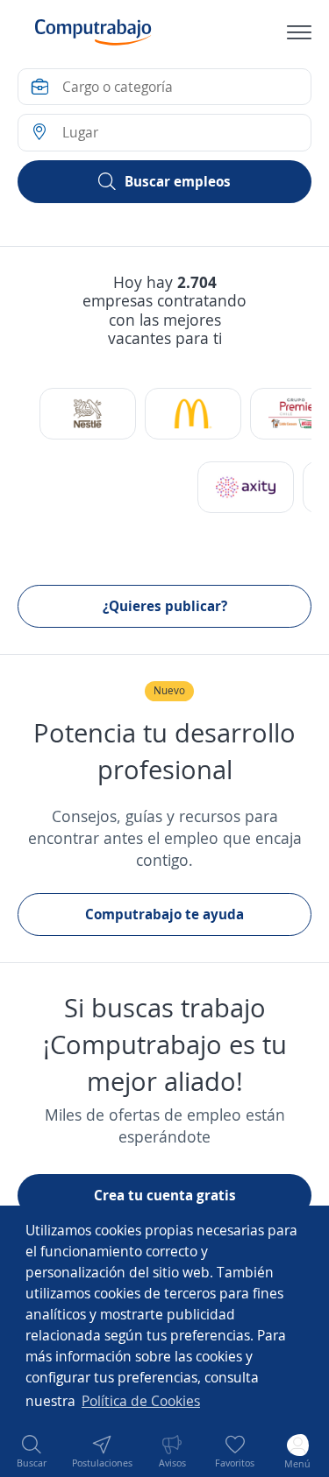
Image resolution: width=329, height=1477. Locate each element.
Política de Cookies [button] (141, 1400)
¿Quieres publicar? (165, 605)
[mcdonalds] (193, 414)
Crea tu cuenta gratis (165, 1195)
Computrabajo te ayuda (164, 914)
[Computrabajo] (93, 32)
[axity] (245, 487)
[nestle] (87, 414)
